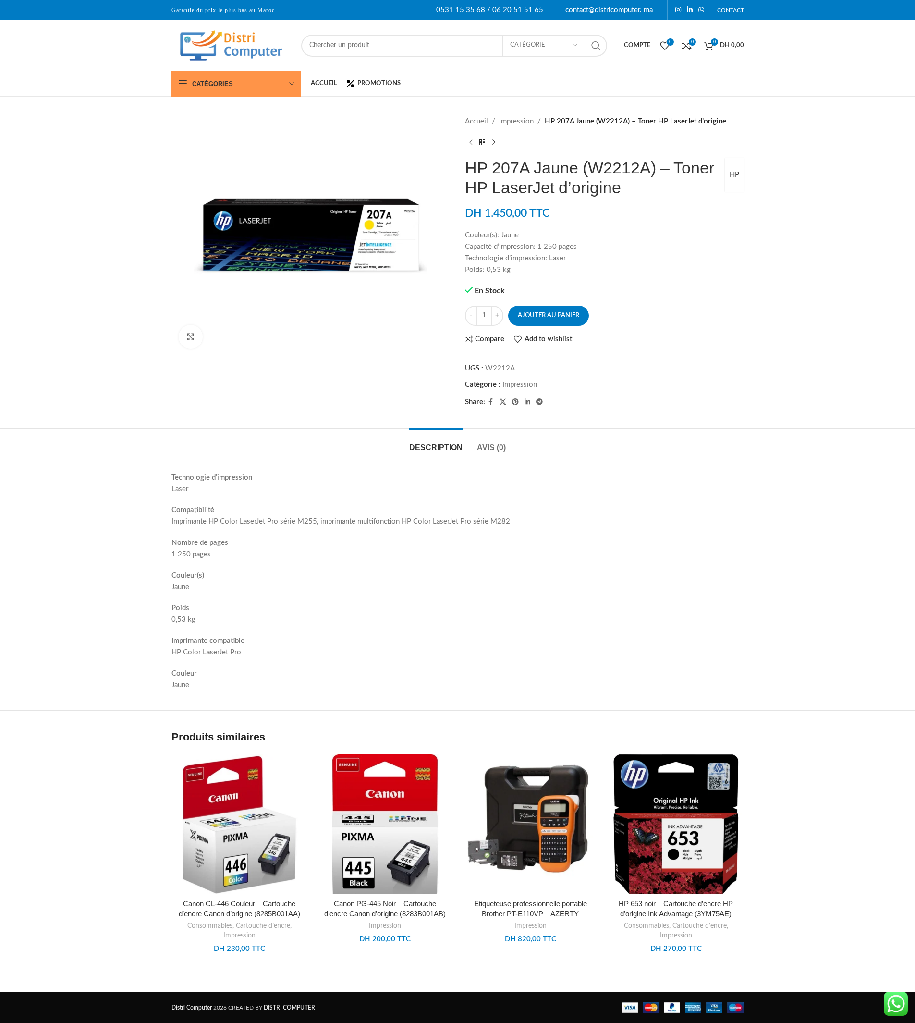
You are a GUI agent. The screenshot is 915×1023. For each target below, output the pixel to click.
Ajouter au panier (548, 315)
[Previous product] (470, 142)
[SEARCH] (596, 46)
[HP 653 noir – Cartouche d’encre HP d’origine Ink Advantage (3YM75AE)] (676, 824)
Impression (516, 121)
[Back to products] (482, 142)
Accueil (476, 121)
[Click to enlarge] (191, 337)
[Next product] (494, 142)
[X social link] (503, 402)
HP (734, 174)
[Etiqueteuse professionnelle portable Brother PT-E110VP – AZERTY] (530, 824)
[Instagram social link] (678, 10)
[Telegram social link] (539, 402)
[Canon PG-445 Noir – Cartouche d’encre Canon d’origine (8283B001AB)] (385, 824)
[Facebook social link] (491, 402)
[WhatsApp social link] (701, 10)
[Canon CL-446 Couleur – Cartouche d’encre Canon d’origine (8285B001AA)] (239, 824)
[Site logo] (231, 45)
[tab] (436, 442)
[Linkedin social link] (689, 10)
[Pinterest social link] (515, 402)
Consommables (209, 926)
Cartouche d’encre (263, 926)
